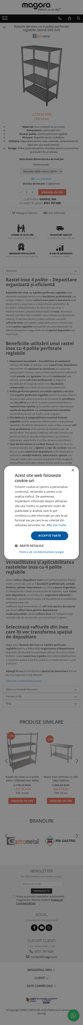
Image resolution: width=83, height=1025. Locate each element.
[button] (29, 545)
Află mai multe (56, 525)
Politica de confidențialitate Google (41, 552)
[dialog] (41, 512)
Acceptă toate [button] (49, 535)
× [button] (72, 470)
